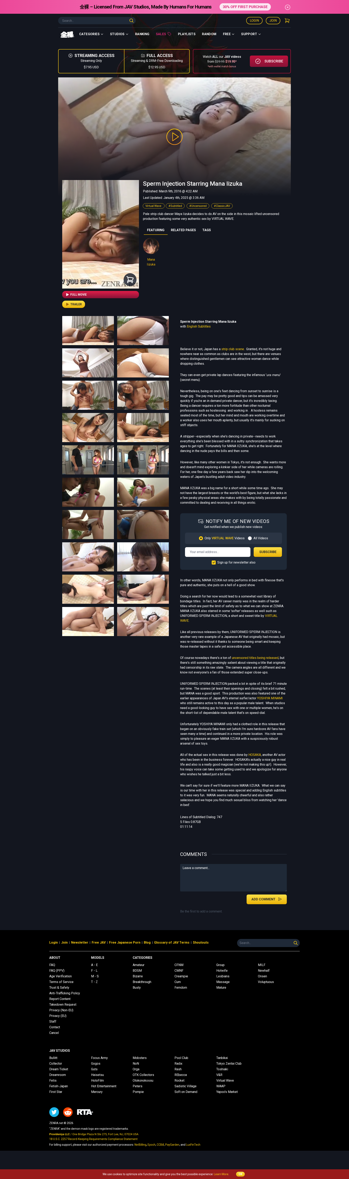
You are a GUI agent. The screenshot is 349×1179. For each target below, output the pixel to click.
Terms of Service (61, 982)
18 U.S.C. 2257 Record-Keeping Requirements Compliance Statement (93, 1139)
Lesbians (222, 976)
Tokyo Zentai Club (229, 1063)
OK (240, 1174)
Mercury (97, 1092)
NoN (136, 1063)
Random (209, 34)
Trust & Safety (59, 987)
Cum (177, 982)
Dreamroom (57, 1075)
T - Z (94, 982)
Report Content (59, 999)
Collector (55, 1063)
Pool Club (181, 1058)
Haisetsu (97, 1075)
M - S (95, 976)
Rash (178, 1069)
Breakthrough (142, 982)
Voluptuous (266, 982)
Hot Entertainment (103, 1086)
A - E (94, 965)
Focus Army (99, 1058)
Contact (54, 1027)
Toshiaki (222, 1069)
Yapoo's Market (227, 1092)
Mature (221, 987)
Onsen (262, 976)
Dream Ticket (58, 1069)
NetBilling (140, 1144)
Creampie (181, 976)
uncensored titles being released (255, 658)
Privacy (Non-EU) (61, 1010)
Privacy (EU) (57, 1016)
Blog (147, 942)
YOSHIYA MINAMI (270, 698)
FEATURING (155, 230)
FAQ (52, 965)
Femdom (180, 987)
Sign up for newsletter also (236, 562)
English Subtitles (199, 326)
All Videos (260, 538)
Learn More (221, 1174)
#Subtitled (175, 206)
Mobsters (140, 1058)
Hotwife (222, 970)
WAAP (220, 1086)
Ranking (142, 34)
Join (273, 20)
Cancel (54, 1033)
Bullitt (53, 1058)
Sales (161, 34)
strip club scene (232, 349)
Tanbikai (222, 1058)
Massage (223, 982)
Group (220, 965)
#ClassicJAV (222, 206)
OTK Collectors (143, 1075)
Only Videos (225, 538)
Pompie (138, 1092)
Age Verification (60, 976)
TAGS (206, 230)
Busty (137, 987)
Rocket (179, 1080)
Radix (178, 1063)
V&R (219, 1075)
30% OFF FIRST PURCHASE (245, 7)
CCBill (160, 1144)
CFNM (178, 965)
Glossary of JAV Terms (171, 942)
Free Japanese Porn (124, 942)
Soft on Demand (185, 1092)
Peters (137, 1086)
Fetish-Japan (58, 1086)
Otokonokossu (143, 1080)
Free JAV (99, 942)
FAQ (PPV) (56, 970)
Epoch (152, 1144)
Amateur (138, 965)
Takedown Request (62, 1004)
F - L (94, 970)
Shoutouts (201, 942)
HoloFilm (97, 1080)
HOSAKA (254, 755)
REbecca (180, 1075)
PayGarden (172, 1144)
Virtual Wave (153, 206)
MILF (261, 965)
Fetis (53, 1080)
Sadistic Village (185, 1086)
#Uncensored (198, 206)
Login (254, 20)
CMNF (178, 970)
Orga (136, 1069)
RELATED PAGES (183, 230)
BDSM (137, 970)
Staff (52, 1021)
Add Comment (263, 899)
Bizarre (138, 976)
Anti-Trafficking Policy (64, 993)
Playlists (187, 34)
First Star (55, 1092)
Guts (94, 1069)
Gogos (95, 1063)
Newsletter (79, 942)
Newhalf (264, 970)
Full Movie (78, 294)
